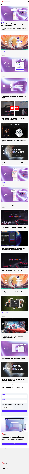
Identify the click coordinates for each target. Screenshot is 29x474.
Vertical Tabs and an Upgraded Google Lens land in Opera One (14, 204)
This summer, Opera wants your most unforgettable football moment (14, 313)
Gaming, (3, 333)
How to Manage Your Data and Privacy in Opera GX (14, 225)
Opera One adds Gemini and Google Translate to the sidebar (14, 95)
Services (3, 449)
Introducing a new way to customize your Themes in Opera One (14, 52)
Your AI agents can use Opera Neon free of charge (13, 161)
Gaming (3, 224)
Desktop (2, 22)
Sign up (14, 409)
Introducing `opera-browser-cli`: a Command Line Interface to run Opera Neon (13, 378)
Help (2, 452)
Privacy (6, 245)
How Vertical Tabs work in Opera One (12, 24)
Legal (3, 455)
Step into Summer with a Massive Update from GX (13, 269)
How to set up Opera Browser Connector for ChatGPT (14, 73)
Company (3, 458)
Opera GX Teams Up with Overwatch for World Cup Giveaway (14, 140)
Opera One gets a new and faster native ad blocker (14, 356)
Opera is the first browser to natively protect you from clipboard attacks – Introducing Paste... (13, 247)
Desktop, (3, 115)
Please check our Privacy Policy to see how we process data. (17, 412)
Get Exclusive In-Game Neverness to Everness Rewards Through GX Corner (12, 335)
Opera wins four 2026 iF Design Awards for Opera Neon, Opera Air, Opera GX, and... (13, 117)
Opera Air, (7, 115)
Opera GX (10, 115)
